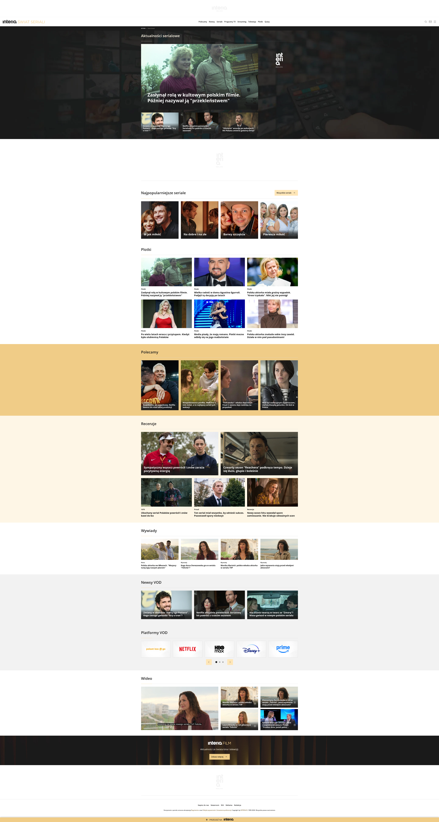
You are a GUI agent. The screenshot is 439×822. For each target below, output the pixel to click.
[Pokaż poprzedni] (209, 662)
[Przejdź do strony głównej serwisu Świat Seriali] (31, 22)
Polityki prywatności (209, 810)
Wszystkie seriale (284, 193)
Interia (143, 28)
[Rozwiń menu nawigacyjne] (435, 21)
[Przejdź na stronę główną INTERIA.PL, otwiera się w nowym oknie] (10, 22)
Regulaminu (195, 810)
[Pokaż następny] (230, 662)
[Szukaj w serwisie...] (425, 21)
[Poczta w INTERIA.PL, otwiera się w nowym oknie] (430, 21)
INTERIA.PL (244, 810)
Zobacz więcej (217, 757)
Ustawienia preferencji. (224, 810)
